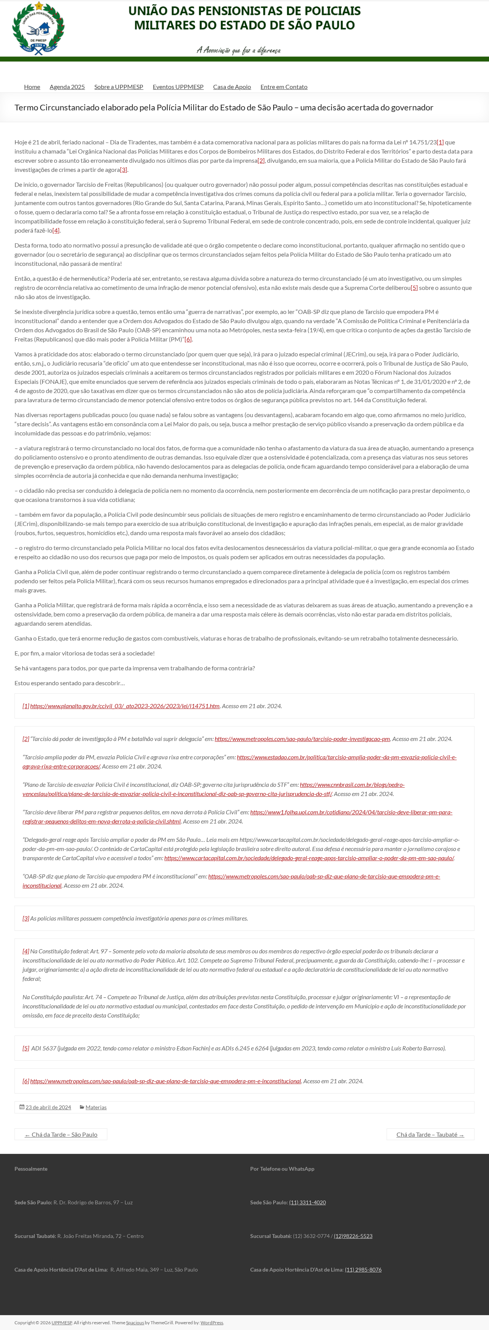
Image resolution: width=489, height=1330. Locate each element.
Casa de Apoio (232, 86)
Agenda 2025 (67, 86)
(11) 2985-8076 (363, 1269)
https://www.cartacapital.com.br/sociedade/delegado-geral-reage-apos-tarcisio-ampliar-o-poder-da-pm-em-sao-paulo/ (308, 857)
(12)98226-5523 (353, 1236)
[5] (414, 287)
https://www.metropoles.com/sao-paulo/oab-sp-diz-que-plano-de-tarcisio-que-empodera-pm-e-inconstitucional (165, 1080)
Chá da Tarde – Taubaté (431, 1134)
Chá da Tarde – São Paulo (60, 1134)
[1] (440, 142)
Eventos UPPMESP (178, 86)
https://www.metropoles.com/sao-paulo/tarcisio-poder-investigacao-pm (302, 738)
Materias (96, 1107)
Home (32, 86)
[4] (56, 230)
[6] (188, 339)
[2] (261, 160)
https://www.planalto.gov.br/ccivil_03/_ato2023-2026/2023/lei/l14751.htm (125, 705)
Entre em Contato (284, 86)
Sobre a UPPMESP (118, 86)
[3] (123, 169)
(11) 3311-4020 (307, 1202)
